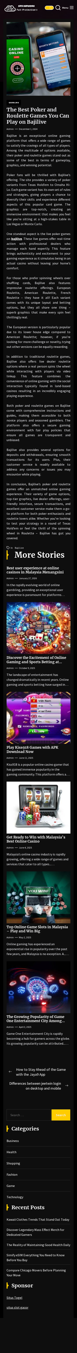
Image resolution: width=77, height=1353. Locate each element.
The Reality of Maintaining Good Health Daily (38, 1245)
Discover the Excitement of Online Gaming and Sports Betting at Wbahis (36, 661)
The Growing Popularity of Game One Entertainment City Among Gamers (35, 1021)
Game (11, 1186)
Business (13, 1141)
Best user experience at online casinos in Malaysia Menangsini (35, 570)
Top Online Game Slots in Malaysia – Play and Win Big (37, 929)
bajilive (16, 239)
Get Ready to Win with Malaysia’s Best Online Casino (36, 839)
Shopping (13, 1163)
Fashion (12, 1174)
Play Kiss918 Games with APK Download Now (32, 749)
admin (10, 128)
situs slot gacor (17, 1307)
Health (11, 1152)
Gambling (14, 102)
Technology (15, 1197)
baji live (19, 547)
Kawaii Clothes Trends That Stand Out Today (38, 1219)
